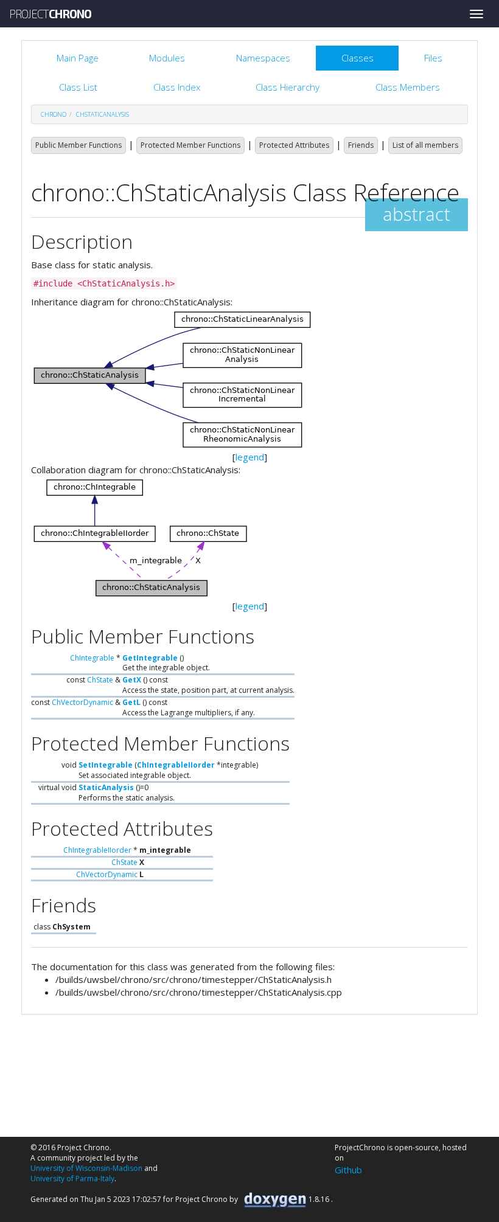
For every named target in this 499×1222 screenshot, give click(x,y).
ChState (100, 680)
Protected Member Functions (190, 145)
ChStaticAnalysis (102, 114)
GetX (131, 680)
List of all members (425, 145)
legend (250, 457)
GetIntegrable (150, 658)
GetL (131, 702)
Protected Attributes (294, 145)
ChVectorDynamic (82, 702)
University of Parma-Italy (72, 1178)
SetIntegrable (106, 765)
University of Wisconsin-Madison (86, 1168)
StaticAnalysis (106, 787)
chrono (53, 114)
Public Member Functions (78, 145)
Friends (361, 145)
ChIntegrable (92, 658)
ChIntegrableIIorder (176, 765)
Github (348, 1170)
